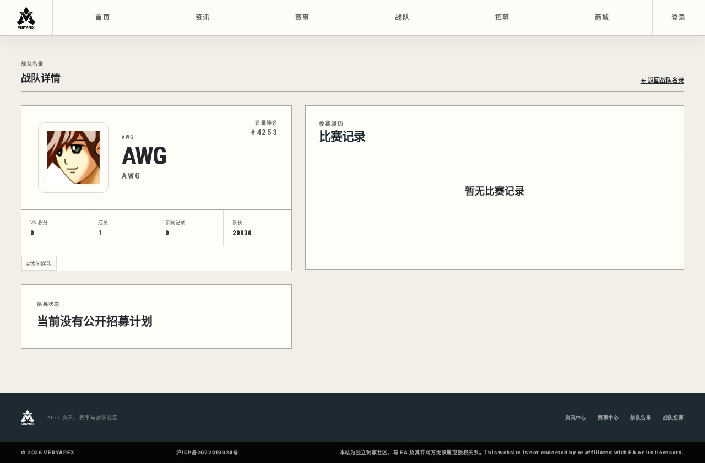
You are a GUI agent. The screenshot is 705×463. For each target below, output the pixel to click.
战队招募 (673, 417)
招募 (502, 17)
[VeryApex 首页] (26, 17)
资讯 (203, 17)
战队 (402, 17)
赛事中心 (608, 417)
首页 (102, 17)
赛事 (302, 17)
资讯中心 (576, 417)
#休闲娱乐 (39, 263)
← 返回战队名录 (662, 80)
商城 (602, 17)
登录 (678, 17)
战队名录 (641, 417)
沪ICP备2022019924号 (207, 452)
